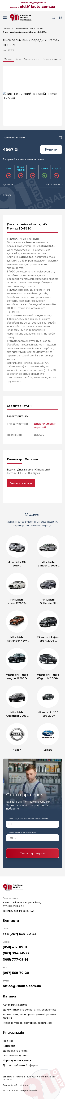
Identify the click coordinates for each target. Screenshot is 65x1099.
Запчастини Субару (44, 1076)
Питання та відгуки (52, 59)
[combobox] (53, 184)
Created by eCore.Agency (15, 1085)
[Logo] (21, 17)
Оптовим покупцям (15, 1055)
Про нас (8, 1040)
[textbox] (52, 184)
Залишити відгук (21, 483)
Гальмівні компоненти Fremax (29, 28)
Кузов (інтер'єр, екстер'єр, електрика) (27, 1022)
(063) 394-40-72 (16, 953)
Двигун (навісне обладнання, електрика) (29, 1009)
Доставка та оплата (15, 1050)
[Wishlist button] (60, 137)
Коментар (14, 459)
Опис (18, 59)
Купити (51, 149)
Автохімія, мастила (15, 1004)
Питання (31, 459)
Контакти (9, 1045)
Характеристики (31, 59)
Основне (8, 59)
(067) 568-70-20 (16, 973)
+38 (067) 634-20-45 (19, 934)
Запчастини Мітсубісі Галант (18, 1076)
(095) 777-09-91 (15, 959)
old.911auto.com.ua (37, 7)
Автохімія (8, 1079)
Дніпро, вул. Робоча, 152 (18, 910)
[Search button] (53, 17)
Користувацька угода (17, 1060)
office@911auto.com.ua (22, 986)
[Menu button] (5, 17)
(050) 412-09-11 (15, 947)
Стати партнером (32, 853)
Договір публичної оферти (20, 1065)
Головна (6, 28)
